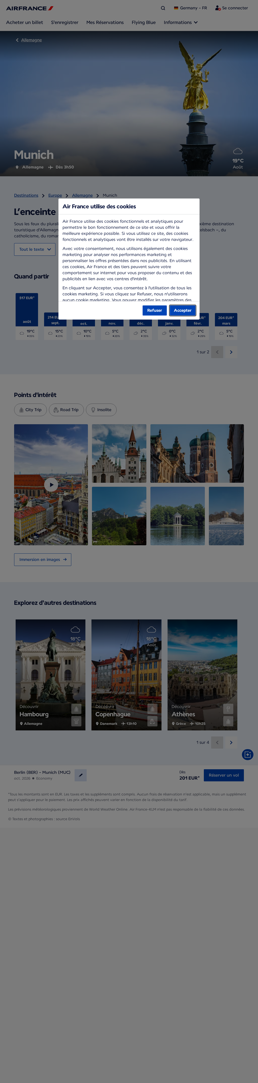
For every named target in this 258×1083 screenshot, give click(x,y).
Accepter (182, 310)
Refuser (154, 310)
